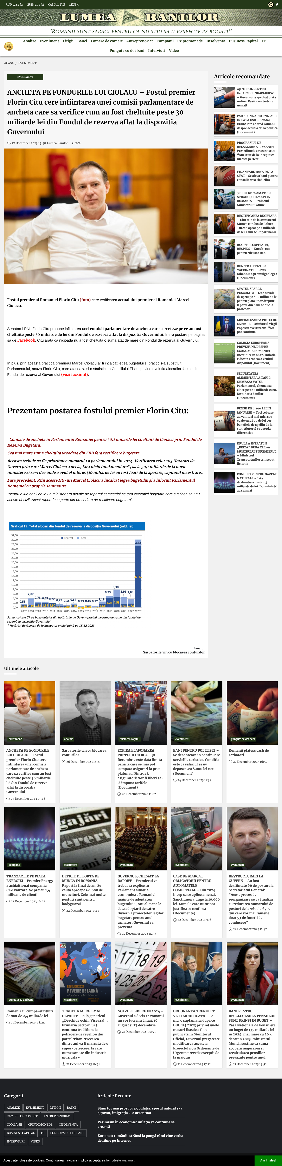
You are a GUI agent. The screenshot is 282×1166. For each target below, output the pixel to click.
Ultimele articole (21, 668)
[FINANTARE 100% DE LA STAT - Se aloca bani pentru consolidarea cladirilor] (224, 176)
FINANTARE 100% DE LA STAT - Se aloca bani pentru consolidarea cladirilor (257, 176)
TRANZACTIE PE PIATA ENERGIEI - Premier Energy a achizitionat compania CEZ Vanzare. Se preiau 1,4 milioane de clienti (29, 885)
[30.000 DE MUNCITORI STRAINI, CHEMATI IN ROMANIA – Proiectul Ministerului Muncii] (224, 199)
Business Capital (243, 41)
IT (263, 41)
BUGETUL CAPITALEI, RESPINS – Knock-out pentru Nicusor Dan (253, 249)
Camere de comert (107, 41)
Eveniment (49, 41)
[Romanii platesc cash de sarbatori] (252, 713)
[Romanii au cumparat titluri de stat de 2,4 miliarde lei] (29, 973)
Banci (82, 41)
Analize (29, 41)
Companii (165, 41)
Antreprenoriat (139, 41)
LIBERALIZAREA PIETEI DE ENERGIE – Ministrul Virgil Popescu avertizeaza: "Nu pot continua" (257, 326)
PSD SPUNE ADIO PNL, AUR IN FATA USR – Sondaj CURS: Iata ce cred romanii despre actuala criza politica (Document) (257, 124)
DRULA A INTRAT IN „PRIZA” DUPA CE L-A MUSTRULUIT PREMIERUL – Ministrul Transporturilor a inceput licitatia (256, 454)
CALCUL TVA (56, 4)
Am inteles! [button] (268, 1160)
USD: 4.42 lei (14, 4)
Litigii (68, 41)
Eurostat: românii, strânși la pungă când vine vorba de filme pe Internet (140, 1138)
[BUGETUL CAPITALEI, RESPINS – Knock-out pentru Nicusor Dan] (224, 249)
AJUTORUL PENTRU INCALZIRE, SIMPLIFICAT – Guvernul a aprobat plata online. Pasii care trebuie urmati (256, 97)
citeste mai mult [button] (122, 1160)
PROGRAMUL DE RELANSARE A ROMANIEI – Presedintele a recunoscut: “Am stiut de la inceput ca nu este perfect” (257, 151)
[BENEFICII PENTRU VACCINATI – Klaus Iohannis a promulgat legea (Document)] (224, 272)
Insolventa (215, 41)
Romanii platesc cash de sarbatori (249, 753)
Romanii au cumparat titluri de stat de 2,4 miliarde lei (29, 1013)
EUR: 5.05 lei (35, 4)
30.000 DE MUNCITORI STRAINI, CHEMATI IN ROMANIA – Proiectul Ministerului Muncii (254, 199)
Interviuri (156, 50)
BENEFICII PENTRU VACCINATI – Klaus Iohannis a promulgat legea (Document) (257, 272)
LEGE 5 (74, 4)
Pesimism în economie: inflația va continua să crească (136, 1124)
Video (174, 50)
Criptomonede (190, 41)
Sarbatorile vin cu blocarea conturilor (174, 650)
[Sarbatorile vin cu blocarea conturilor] (85, 713)
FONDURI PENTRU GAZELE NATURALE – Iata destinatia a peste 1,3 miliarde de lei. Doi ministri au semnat (257, 482)
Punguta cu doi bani (127, 50)
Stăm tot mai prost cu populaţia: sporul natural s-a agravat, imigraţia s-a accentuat (140, 1110)
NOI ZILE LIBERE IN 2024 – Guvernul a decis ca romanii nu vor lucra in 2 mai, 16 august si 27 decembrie (140, 1018)
